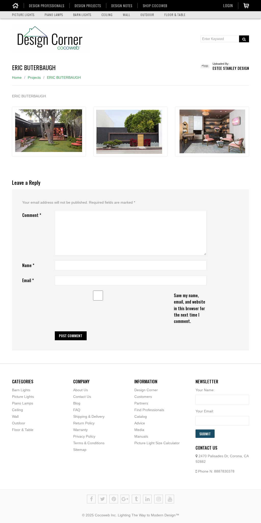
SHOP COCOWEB (155, 5)
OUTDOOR (147, 14)
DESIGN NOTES (121, 5)
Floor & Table (22, 430)
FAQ (76, 410)
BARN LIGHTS (82, 14)
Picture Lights (23, 397)
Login (228, 5)
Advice (139, 423)
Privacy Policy (84, 436)
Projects (34, 77)
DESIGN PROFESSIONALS (46, 5)
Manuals (141, 436)
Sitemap (79, 450)
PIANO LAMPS (54, 14)
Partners (141, 403)
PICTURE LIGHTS (23, 14)
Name (28, 265)
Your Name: (205, 390)
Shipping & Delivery (89, 416)
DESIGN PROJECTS (88, 5)
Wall (15, 416)
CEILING (107, 14)
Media (139, 430)
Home (17, 77)
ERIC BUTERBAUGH (64, 77)
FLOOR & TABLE (175, 14)
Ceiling (17, 410)
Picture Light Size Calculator (157, 443)
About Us (80, 390)
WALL (126, 14)
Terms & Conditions (89, 443)
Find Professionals (149, 410)
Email (28, 280)
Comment (31, 215)
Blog (76, 403)
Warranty (80, 430)
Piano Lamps (22, 403)
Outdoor (18, 423)
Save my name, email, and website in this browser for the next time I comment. (189, 308)
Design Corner (146, 390)
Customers (143, 397)
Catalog (140, 416)
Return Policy (84, 423)
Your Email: (204, 411)
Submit (205, 433)
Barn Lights (21, 390)
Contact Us (82, 397)
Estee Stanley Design (231, 68)
